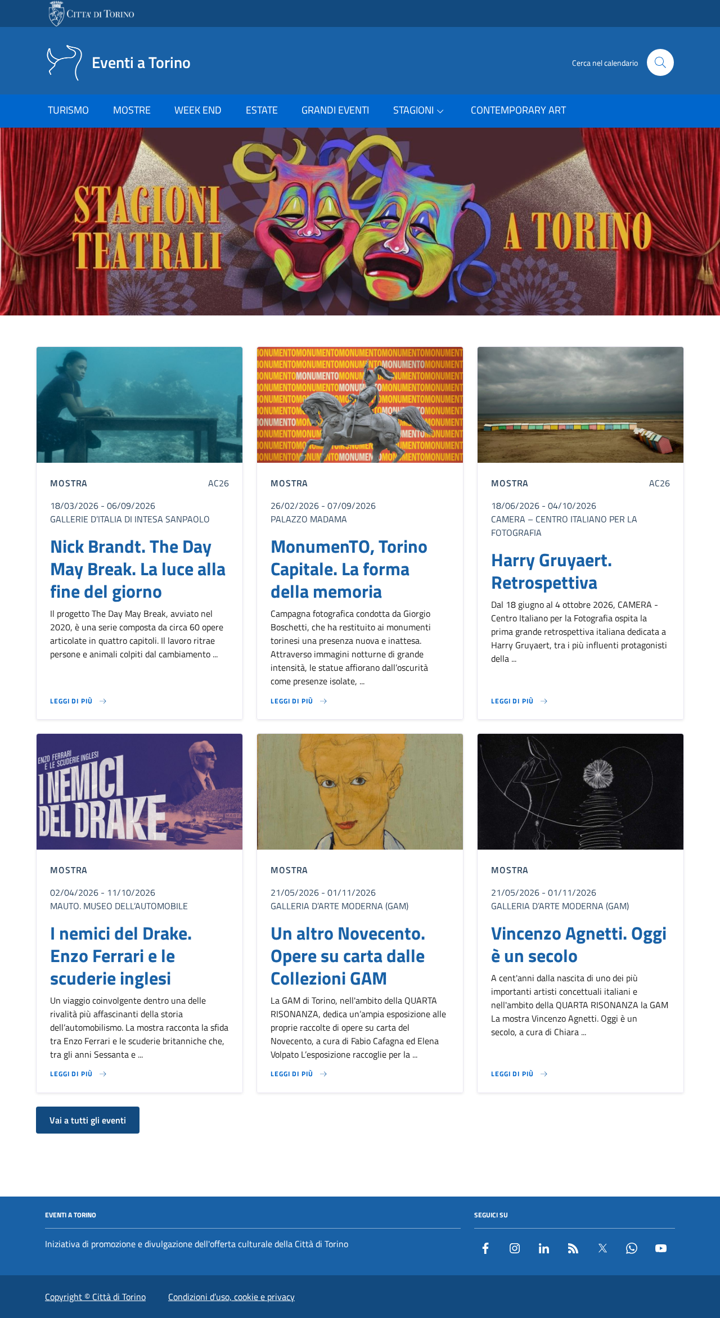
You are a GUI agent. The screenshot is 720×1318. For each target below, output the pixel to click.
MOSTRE (132, 110)
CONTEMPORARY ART (518, 110)
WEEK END (198, 110)
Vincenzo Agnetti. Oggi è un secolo (579, 944)
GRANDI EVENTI (335, 110)
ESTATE (262, 110)
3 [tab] (360, 331)
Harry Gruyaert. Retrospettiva (551, 570)
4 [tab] (373, 331)
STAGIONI (413, 110)
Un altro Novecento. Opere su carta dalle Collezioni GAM (348, 955)
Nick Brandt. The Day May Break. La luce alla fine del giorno (138, 568)
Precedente (13, 223)
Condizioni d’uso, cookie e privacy (231, 1296)
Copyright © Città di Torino (95, 1296)
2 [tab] (347, 331)
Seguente (707, 223)
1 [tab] (334, 331)
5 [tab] (386, 331)
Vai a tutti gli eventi (88, 1120)
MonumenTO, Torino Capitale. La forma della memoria (349, 568)
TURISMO (68, 110)
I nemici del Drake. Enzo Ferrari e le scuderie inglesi (121, 955)
